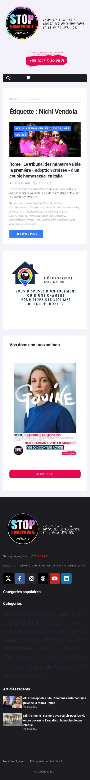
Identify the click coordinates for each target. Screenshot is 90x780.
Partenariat (57, 649)
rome (72, 220)
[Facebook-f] (20, 578)
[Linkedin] (66, 578)
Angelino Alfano (41, 203)
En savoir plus (26, 234)
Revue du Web (22, 183)
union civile (30, 224)
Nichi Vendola (43, 220)
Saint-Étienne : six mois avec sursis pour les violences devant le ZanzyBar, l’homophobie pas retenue (54, 720)
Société (20, 134)
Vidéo (33, 676)
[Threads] (43, 578)
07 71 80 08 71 (40, 556)
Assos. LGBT (61, 128)
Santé (60, 657)
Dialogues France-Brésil (49, 632)
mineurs (30, 220)
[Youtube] (55, 578)
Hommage (70, 640)
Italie (27, 211)
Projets (33, 658)
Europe (70, 631)
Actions (11, 614)
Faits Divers (31, 639)
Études (46, 677)
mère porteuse (17, 220)
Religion (47, 658)
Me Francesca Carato (36, 215)
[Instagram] (31, 578)
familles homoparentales (66, 207)
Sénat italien (16, 224)
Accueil (13, 99)
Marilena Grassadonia (55, 211)
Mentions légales (13, 761)
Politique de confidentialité (46, 761)
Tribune (74, 668)
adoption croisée (23, 203)
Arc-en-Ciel (56, 203)
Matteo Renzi (16, 215)
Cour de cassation (19, 207)
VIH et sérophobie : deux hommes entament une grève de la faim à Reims (54, 700)
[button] (83, 78)
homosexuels (16, 211)
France (54, 639)
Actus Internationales (31, 128)
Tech (66, 668)
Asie (6, 624)
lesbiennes (36, 211)
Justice (41, 648)
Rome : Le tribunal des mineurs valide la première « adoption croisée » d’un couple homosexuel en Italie (44, 170)
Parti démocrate (59, 220)
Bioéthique (53, 623)
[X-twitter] (8, 578)
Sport (8, 667)
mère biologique (57, 215)
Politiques (15, 657)
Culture (30, 631)
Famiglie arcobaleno (41, 207)
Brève (66, 624)
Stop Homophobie (38, 667)
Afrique (79, 614)
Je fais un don (44, 473)
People (73, 648)
